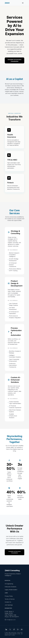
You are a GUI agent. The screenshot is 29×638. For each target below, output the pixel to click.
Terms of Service (9, 599)
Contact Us (8, 602)
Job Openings (9, 605)
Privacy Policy (9, 596)
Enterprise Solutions (10, 586)
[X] (10, 629)
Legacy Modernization (11, 589)
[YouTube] (21, 629)
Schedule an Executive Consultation (14, 60)
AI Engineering (9, 583)
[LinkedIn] (6, 629)
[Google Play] (17, 629)
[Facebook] (13, 629)
